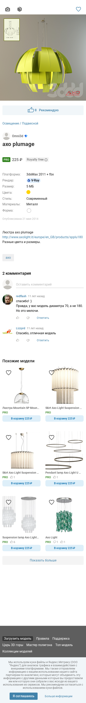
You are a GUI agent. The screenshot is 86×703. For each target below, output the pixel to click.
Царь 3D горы (12, 645)
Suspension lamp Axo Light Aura (20, 537)
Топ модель (64, 645)
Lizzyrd (20, 328)
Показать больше (43, 560)
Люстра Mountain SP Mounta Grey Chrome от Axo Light (20, 407)
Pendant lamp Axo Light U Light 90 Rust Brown (63, 472)
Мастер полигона (39, 645)
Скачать (55, 358)
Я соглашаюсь (23, 696)
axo (8, 257)
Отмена (30, 358)
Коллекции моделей (17, 651)
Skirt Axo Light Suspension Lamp (63, 407)
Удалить (55, 358)
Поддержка (61, 638)
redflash (21, 296)
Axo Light (51, 537)
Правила (42, 638)
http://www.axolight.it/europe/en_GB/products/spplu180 (42, 237)
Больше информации (58, 696)
